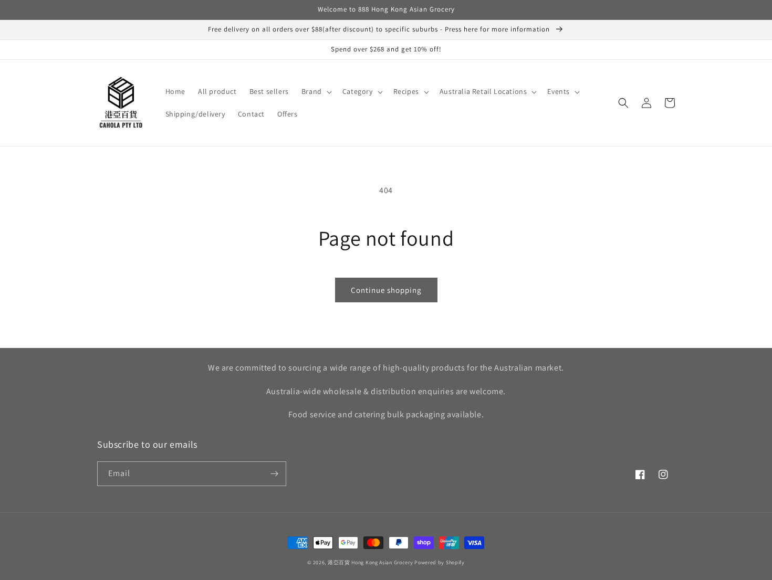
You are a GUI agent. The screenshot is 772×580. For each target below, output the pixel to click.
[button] (315, 91)
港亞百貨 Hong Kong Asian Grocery (370, 562)
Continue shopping (386, 290)
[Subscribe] (274, 473)
